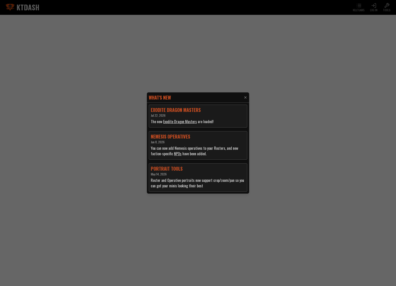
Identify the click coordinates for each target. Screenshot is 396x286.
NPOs (178, 153)
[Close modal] (245, 97)
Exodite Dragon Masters (180, 121)
